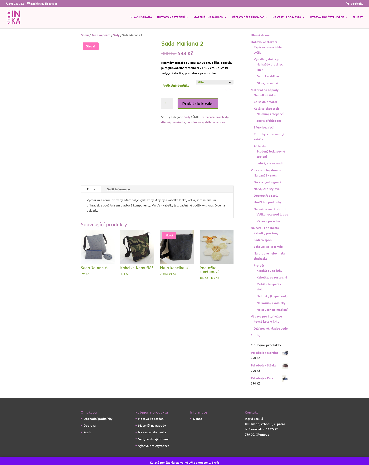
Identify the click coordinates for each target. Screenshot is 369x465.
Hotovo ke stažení (171, 18)
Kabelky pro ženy (266, 241)
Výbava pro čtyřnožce (327, 18)
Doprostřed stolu (266, 203)
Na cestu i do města (287, 18)
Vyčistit (229, 97)
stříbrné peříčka (215, 144)
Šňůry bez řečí (263, 135)
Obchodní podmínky (97, 426)
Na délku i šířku (265, 103)
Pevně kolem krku (266, 329)
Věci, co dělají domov (248, 18)
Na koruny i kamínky (271, 311)
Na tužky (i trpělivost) (272, 304)
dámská (165, 144)
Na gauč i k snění (265, 183)
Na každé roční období (270, 217)
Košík (87, 440)
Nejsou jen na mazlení (272, 317)
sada (201, 144)
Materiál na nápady (208, 18)
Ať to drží (260, 154)
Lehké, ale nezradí (270, 171)
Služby (358, 18)
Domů (85, 43)
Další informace (118, 197)
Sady (116, 43)
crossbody (222, 138)
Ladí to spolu (263, 248)
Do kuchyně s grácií (267, 190)
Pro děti (259, 273)
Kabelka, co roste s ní (272, 285)
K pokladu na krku (270, 278)
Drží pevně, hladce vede (271, 336)
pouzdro (192, 144)
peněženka (178, 144)
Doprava (89, 433)
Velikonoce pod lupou (272, 222)
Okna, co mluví (267, 91)
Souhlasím (300, 456)
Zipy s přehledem (269, 128)
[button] (146, 55)
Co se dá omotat (266, 110)
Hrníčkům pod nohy (268, 210)
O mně (197, 426)
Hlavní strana (141, 18)
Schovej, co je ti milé (268, 254)
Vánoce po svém (268, 229)
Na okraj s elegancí (270, 122)
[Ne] (364, 457)
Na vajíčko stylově (267, 197)
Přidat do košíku (198, 125)
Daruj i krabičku (268, 84)
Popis (91, 197)
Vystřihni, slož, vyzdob (269, 67)
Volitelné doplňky (176, 93)
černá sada (208, 138)
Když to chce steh (266, 116)
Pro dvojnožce (101, 43)
